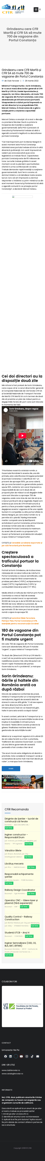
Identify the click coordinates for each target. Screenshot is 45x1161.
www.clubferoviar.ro (11, 1070)
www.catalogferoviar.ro (12, 1073)
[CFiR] (13, 9)
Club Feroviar (13, 80)
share (11, 768)
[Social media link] (23, 1154)
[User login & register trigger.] (40, 9)
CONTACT (6, 1043)
